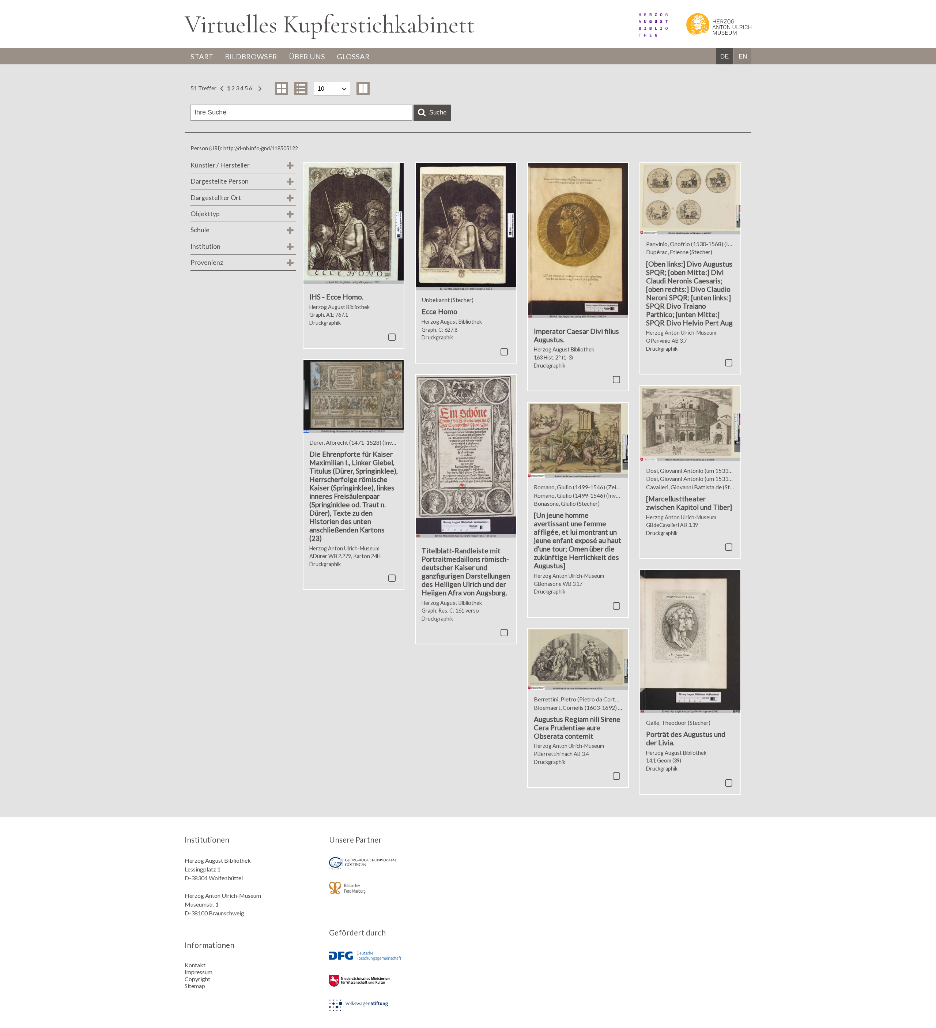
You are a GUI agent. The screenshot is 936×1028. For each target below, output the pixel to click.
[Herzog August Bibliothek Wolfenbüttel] (645, 34)
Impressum (198, 971)
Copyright (197, 978)
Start (201, 56)
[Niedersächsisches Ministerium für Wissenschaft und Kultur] (396, 986)
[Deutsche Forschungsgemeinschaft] (396, 961)
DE (724, 56)
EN (743, 56)
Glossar (353, 56)
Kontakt (195, 964)
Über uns (307, 56)
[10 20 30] (332, 88)
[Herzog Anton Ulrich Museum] (710, 34)
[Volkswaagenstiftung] (396, 1010)
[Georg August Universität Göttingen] (396, 868)
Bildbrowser (251, 56)
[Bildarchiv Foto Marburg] (396, 893)
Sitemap (195, 985)
